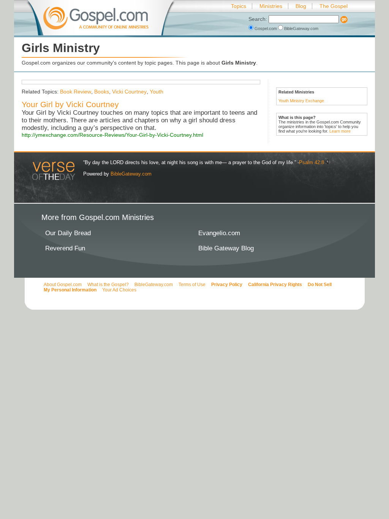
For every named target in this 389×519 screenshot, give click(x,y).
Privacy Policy (226, 284)
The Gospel (333, 6)
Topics (238, 6)
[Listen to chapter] (328, 162)
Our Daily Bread (68, 233)
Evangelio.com (219, 233)
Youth (156, 92)
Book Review (75, 92)
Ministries (270, 6)
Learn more (340, 131)
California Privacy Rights (275, 284)
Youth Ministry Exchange (301, 100)
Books (101, 92)
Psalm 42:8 (311, 162)
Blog (301, 6)
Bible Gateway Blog (226, 248)
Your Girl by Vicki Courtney (70, 104)
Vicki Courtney (129, 92)
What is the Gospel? (108, 284)
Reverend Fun (65, 248)
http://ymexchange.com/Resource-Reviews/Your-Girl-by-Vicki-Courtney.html (112, 135)
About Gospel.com (63, 284)
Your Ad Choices (119, 290)
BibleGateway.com (300, 28)
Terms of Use (192, 284)
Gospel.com (265, 28)
